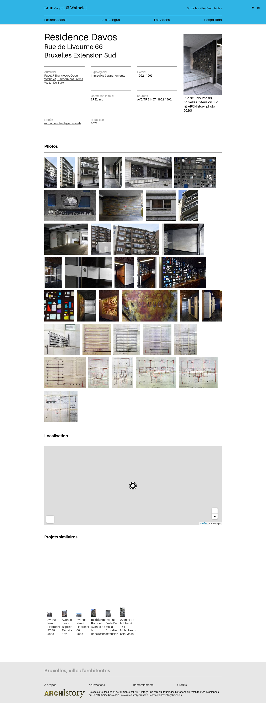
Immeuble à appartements (108, 75)
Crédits (182, 685)
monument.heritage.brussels (62, 123)
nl (258, 8)
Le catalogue (110, 20)
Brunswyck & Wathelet (65, 7)
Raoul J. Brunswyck (56, 75)
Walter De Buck (54, 82)
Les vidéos (162, 20)
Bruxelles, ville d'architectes (204, 8)
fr (253, 8)
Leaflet (203, 523)
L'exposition (213, 20)
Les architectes (55, 20)
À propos (50, 685)
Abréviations (97, 685)
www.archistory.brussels (134, 695)
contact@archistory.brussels (166, 695)
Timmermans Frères (70, 79)
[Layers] (50, 519)
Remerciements (143, 685)
